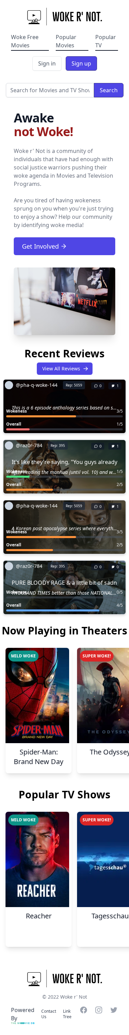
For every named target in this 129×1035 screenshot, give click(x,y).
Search (109, 90)
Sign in (47, 63)
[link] (45, 385)
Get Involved (40, 246)
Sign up (81, 63)
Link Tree (67, 1014)
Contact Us (48, 1014)
